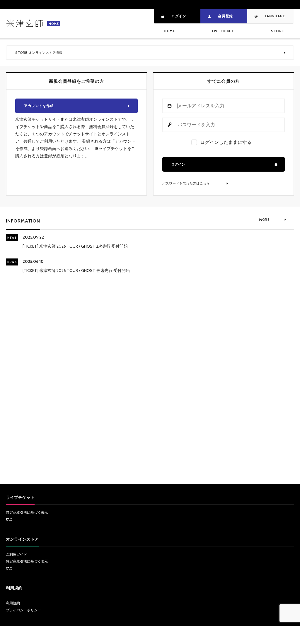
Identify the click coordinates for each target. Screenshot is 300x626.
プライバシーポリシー (23, 610)
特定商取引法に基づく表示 (27, 512)
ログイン (178, 164)
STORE (277, 31)
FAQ (9, 519)
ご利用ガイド (16, 554)
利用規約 (13, 603)
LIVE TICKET (223, 31)
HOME (169, 31)
